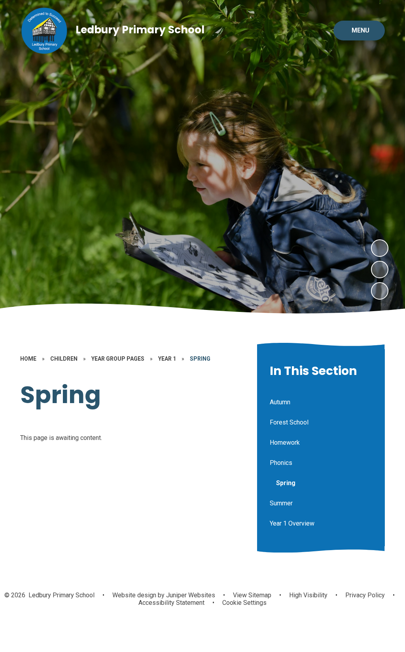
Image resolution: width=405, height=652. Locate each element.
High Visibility (308, 595)
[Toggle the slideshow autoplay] (379, 291)
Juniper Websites (190, 595)
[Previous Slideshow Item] (379, 269)
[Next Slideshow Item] (379, 248)
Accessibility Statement (171, 602)
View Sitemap (252, 595)
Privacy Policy (365, 595)
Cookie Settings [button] (244, 602)
